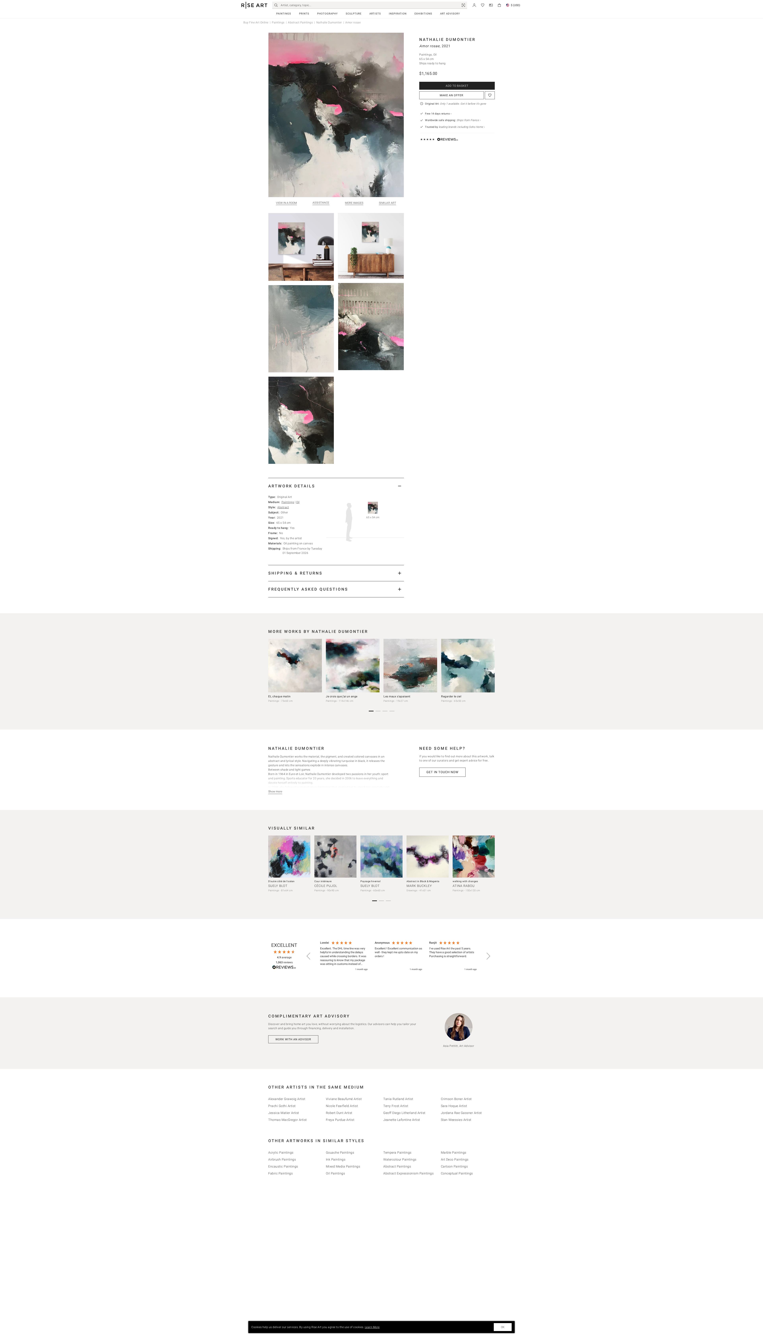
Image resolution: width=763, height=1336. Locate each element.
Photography (327, 13)
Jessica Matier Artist (283, 1113)
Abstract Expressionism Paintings (408, 1173)
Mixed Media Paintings (343, 1166)
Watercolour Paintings (399, 1159)
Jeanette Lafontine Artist (401, 1120)
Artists (375, 13)
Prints (304, 13)
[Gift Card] (491, 5)
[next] (490, 666)
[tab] (336, 486)
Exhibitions (423, 13)
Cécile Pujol (325, 886)
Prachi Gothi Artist (282, 1106)
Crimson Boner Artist (456, 1099)
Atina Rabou (464, 886)
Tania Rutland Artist (398, 1099)
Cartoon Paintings (454, 1166)
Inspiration (398, 13)
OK (502, 1327)
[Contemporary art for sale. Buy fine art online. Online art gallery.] (254, 5)
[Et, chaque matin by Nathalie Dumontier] (295, 665)
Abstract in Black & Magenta (423, 881)
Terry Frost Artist (395, 1106)
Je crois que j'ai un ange (341, 696)
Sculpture (353, 13)
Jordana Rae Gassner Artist (461, 1113)
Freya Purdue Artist (340, 1120)
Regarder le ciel (451, 696)
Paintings (283, 13)
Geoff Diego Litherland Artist (404, 1113)
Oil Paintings (335, 1173)
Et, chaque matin (279, 696)
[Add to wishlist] (490, 95)
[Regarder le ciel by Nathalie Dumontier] (468, 665)
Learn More (372, 1327)
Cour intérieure (323, 881)
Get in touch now (442, 772)
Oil (298, 502)
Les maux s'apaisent (397, 696)
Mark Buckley (419, 886)
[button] (309, 956)
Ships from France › (469, 120)
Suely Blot (278, 886)
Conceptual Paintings (457, 1173)
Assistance (321, 202)
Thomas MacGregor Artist (287, 1120)
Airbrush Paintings (282, 1159)
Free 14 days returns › (438, 113)
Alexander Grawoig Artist (286, 1099)
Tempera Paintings (397, 1152)
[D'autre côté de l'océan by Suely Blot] (289, 856)
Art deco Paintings (455, 1159)
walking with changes (465, 881)
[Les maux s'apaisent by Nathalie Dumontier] (410, 665)
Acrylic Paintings (280, 1152)
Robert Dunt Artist (339, 1113)
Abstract (283, 507)
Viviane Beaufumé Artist (344, 1099)
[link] (463, 5)
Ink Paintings (336, 1159)
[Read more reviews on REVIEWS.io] (284, 967)
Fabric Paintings (280, 1173)
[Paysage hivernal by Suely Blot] (381, 856)
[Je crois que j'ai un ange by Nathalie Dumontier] (353, 665)
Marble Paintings (453, 1152)
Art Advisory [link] (450, 13)
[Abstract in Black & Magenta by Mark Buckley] (428, 856)
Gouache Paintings (340, 1152)
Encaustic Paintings (283, 1166)
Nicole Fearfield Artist (342, 1106)
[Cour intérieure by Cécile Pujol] (335, 856)
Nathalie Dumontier (329, 22)
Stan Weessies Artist (456, 1120)
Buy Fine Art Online (255, 22)
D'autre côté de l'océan (281, 881)
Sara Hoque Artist (454, 1106)
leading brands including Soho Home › (462, 126)
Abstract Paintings (300, 22)
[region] (398, 956)
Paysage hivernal (370, 881)
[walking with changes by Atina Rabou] (474, 856)
